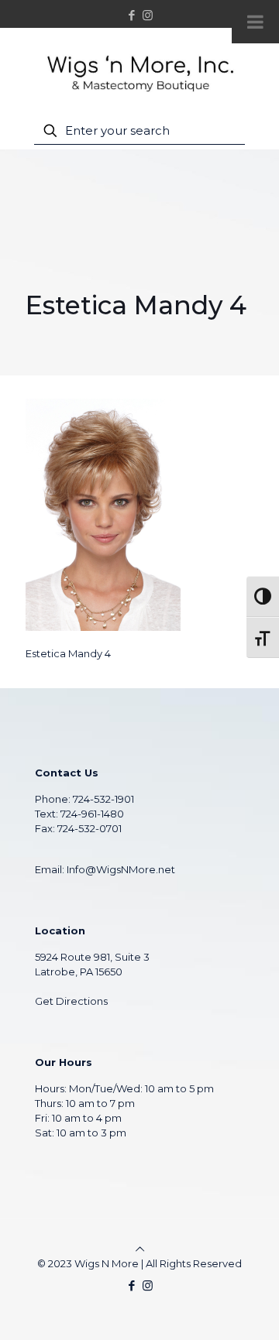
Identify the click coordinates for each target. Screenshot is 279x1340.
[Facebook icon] (132, 15)
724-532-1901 (103, 799)
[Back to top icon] (140, 1248)
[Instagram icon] (147, 15)
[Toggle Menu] (255, 21)
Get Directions (71, 1001)
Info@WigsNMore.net (121, 869)
